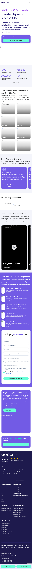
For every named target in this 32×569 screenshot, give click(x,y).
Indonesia (21, 545)
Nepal (2, 547)
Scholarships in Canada (19, 491)
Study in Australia (5, 523)
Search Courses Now (10, 410)
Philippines (13, 547)
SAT (2, 493)
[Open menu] (30, 2)
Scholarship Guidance (19, 476)
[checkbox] (4, 372)
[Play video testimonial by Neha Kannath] (14, 247)
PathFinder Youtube (6, 508)
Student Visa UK (17, 514)
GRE (2, 499)
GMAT (2, 501)
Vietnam (9, 550)
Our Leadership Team (6, 474)
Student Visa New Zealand (19, 516)
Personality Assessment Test (20, 480)
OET (2, 495)
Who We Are (4, 469)
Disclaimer (3, 555)
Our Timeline (4, 471)
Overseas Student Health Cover (21, 478)
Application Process (18, 471)
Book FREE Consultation (16, 40)
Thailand (3, 550)
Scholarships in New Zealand (20, 489)
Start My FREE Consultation (15, 378)
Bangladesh (10, 545)
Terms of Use (18, 555)
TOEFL (3, 489)
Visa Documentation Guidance (21, 474)
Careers (3, 478)
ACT (2, 497)
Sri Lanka (27, 547)
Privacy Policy (17, 371)
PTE (2, 491)
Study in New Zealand (6, 531)
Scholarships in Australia (19, 487)
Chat (9, 566)
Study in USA (4, 527)
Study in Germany (5, 536)
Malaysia (27, 545)
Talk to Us (16, 444)
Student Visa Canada (18, 510)
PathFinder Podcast (6, 510)
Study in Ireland (5, 534)
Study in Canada (5, 525)
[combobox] (16, 354)
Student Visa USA (17, 512)
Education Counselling (19, 469)
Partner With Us (5, 476)
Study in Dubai (4, 538)
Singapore (20, 547)
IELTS (2, 487)
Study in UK (4, 529)
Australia (3, 545)
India (16, 545)
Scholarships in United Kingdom (20, 495)
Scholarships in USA (18, 493)
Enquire (25, 566)
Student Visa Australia (18, 508)
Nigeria (7, 547)
